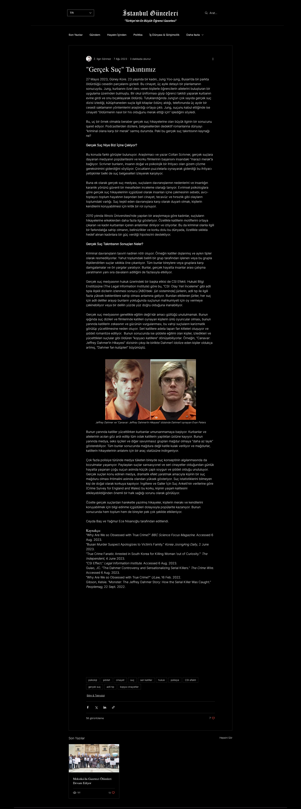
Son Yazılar (76, 34)
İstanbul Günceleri (150, 13)
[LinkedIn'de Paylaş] (104, 707)
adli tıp (110, 686)
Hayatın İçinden (116, 34)
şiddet (106, 679)
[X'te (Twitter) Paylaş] (96, 707)
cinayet (120, 679)
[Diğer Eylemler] (213, 59)
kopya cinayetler (129, 686)
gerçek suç (94, 686)
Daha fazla (193, 34)
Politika (137, 34)
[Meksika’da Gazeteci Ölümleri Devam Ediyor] (94, 758)
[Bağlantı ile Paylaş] (113, 707)
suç (132, 679)
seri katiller (146, 679)
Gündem (95, 34)
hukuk (161, 679)
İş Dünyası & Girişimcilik (164, 34)
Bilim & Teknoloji (96, 695)
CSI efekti (190, 679)
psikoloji (92, 679)
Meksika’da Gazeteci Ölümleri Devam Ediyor (92, 781)
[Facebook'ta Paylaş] (87, 707)
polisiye (175, 679)
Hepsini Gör (225, 737)
